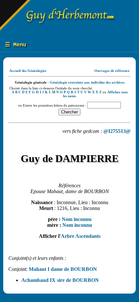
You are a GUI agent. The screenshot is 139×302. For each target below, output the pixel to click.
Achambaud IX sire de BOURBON (60, 280)
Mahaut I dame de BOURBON (63, 269)
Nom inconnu (76, 219)
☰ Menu (15, 45)
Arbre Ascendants (81, 236)
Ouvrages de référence (112, 71)
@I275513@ (117, 131)
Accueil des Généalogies (27, 71)
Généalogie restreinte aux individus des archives (87, 82)
